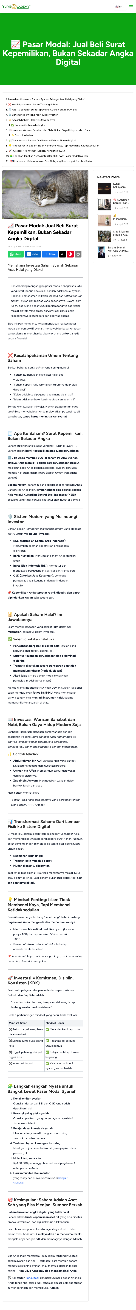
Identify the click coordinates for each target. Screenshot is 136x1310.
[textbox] (45, 776)
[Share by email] (78, 254)
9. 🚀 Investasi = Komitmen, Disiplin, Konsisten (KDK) (35, 150)
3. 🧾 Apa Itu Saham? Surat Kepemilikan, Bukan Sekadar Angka (41, 109)
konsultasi (32, 1277)
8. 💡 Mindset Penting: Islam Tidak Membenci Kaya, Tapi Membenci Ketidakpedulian (52, 145)
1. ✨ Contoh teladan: (21, 135)
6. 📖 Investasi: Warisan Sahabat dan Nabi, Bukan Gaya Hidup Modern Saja (48, 130)
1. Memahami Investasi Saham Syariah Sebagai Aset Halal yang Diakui (45, 99)
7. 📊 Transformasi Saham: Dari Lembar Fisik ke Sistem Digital (41, 140)
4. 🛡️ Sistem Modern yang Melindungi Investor (32, 114)
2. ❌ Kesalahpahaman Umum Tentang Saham (32, 104)
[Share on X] (62, 254)
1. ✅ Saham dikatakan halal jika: (27, 125)
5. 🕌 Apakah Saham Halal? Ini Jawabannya (30, 119)
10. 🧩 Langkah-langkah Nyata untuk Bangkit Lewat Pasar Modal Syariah (47, 155)
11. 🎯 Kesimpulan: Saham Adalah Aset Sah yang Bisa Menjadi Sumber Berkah (49, 161)
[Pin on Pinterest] (70, 254)
